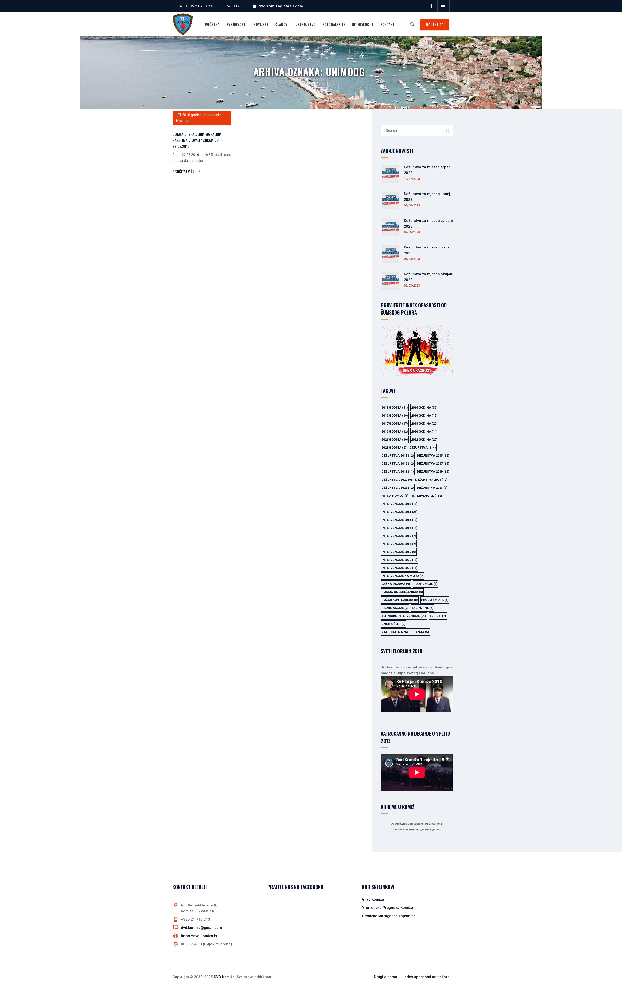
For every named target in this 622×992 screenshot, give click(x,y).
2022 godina (424, 439)
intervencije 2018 (398, 544)
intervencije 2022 (399, 568)
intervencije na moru (402, 576)
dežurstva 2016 (397, 463)
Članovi (282, 24)
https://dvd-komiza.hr (199, 936)
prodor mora (435, 600)
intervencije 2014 (399, 511)
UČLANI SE (434, 24)
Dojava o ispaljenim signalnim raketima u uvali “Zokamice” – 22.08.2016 (198, 140)
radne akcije (394, 608)
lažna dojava (395, 584)
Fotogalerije (334, 24)
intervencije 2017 (398, 536)
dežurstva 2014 (397, 455)
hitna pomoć (395, 495)
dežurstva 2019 (433, 471)
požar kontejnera (399, 600)
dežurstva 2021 (431, 479)
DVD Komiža (224, 977)
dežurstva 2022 (397, 487)
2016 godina (192, 115)
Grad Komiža (373, 899)
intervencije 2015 (399, 520)
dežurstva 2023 (432, 487)
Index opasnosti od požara (426, 977)
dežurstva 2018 (397, 471)
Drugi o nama (385, 977)
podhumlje (425, 584)
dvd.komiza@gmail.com (281, 6)
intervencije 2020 (399, 560)
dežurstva (422, 447)
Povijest (261, 24)
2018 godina (424, 423)
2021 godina (394, 439)
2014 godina (424, 407)
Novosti (182, 121)
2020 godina (424, 431)
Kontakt (387, 24)
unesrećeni (393, 624)
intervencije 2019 (398, 552)
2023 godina (393, 447)
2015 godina (394, 415)
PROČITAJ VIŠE (183, 171)
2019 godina (394, 431)
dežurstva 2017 (433, 463)
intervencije (427, 495)
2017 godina (394, 423)
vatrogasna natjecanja (405, 632)
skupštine (423, 608)
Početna (212, 24)
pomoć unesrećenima (402, 592)
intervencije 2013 (399, 503)
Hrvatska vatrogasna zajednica (389, 916)
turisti (437, 616)
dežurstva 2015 (433, 455)
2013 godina (394, 407)
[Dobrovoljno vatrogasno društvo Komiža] (183, 24)
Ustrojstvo (305, 24)
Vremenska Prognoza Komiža (387, 908)
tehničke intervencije (403, 616)
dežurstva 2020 (396, 479)
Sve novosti (236, 24)
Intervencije (363, 24)
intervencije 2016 (399, 528)
